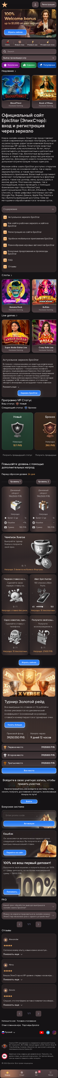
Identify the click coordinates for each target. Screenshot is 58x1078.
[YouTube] (42, 1032)
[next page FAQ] (38, 924)
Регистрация (48, 5)
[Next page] (38, 1013)
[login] (35, 4)
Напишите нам (8, 1021)
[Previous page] (19, 1013)
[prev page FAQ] (19, 924)
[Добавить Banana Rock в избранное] (26, 282)
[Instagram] (54, 1032)
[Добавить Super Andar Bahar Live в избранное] (26, 323)
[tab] (8, 43)
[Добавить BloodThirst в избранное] (26, 78)
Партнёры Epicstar (30, 1025)
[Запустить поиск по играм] (4, 51)
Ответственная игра (11, 1025)
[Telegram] (48, 1032)
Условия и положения (26, 1021)
